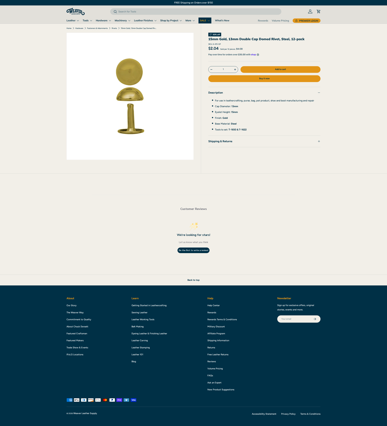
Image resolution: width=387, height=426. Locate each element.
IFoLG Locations (75, 354)
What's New (222, 20)
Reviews (211, 361)
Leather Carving (140, 340)
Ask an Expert (214, 382)
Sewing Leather (139, 312)
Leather (71, 20)
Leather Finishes (143, 20)
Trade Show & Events (77, 347)
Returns (211, 347)
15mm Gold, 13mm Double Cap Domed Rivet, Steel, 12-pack (139, 28)
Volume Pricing (280, 20)
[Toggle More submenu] (193, 20)
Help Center (213, 305)
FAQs (210, 375)
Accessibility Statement (264, 414)
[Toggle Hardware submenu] (110, 20)
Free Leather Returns (217, 354)
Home (69, 28)
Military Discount (216, 326)
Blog (134, 361)
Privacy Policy (288, 414)
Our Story (71, 305)
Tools (86, 20)
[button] (318, 11)
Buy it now (264, 78)
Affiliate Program (216, 333)
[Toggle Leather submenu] (78, 20)
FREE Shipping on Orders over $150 (193, 2)
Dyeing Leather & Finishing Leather (149, 333)
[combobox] (195, 11)
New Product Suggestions (220, 389)
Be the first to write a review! (193, 250)
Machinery (121, 20)
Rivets (114, 28)
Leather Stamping (141, 347)
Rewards (263, 20)
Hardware (101, 20)
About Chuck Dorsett (77, 326)
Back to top (193, 280)
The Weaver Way (75, 312)
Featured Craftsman (77, 333)
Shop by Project (169, 20)
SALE (203, 20)
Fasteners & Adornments (97, 28)
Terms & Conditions (310, 414)
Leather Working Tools (143, 319)
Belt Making (138, 326)
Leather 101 (137, 354)
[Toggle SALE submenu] (208, 20)
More (188, 20)
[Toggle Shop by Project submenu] (180, 20)
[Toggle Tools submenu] (91, 20)
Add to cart (280, 69)
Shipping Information (218, 340)
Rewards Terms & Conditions (222, 319)
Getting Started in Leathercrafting (149, 305)
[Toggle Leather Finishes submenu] (155, 20)
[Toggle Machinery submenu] (129, 20)
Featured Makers (75, 340)
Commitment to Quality (79, 319)
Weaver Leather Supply (85, 413)
